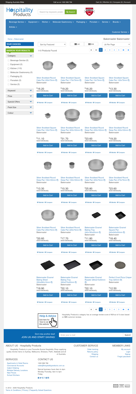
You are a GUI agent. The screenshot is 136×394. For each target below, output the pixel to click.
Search (71, 11)
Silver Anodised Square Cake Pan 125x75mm (119, 78)
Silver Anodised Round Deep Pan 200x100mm (119, 128)
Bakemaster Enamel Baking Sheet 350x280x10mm (45, 279)
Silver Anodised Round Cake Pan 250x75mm (46, 228)
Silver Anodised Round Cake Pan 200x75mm (46, 78)
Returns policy (92, 351)
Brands (116, 21)
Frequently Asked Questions (41, 390)
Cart (99, 2)
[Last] (128, 50)
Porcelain (94, 21)
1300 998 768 (67, 2)
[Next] (123, 50)
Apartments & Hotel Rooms (17, 363)
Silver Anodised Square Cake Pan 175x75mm (70, 78)
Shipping (95, 354)
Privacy (25, 390)
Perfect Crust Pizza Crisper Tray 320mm (120, 278)
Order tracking (92, 349)
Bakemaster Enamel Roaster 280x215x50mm (95, 278)
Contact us (94, 356)
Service (105, 21)
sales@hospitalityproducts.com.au (51, 365)
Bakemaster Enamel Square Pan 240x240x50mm (117, 230)
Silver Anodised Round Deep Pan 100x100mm (71, 178)
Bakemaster (19, 39)
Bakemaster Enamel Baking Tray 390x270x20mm (69, 279)
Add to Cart (48, 95)
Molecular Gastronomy (62, 21)
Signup (127, 354)
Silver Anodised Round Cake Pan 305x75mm (94, 178)
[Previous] (96, 50)
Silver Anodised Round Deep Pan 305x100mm (71, 128)
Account (127, 2)
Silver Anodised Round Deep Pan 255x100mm (95, 128)
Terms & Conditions (13, 390)
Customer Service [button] (120, 32)
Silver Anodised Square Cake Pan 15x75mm (94, 78)
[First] (91, 50)
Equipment (33, 21)
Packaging (81, 21)
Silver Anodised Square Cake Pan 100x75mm (46, 128)
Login (128, 351)
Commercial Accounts (15, 365)
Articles (12, 27)
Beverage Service (16, 21)
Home (10, 39)
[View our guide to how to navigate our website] (48, 320)
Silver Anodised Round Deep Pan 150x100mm (46, 178)
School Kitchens (13, 375)
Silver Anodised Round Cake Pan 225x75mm (70, 228)
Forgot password (124, 356)
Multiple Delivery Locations (17, 370)
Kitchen (45, 21)
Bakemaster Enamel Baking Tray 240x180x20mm (93, 230)
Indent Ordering (13, 368)
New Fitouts (11, 372)
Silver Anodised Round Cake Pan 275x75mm (118, 178)
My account (125, 349)
